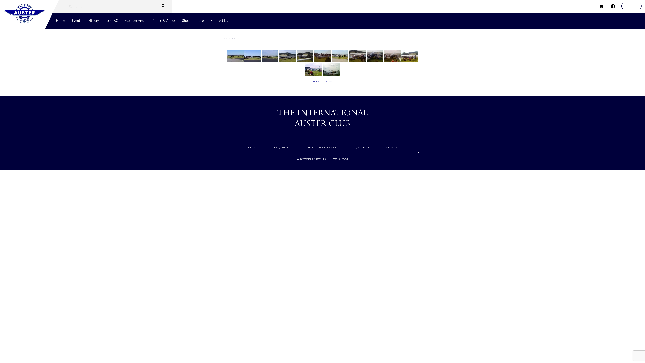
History (93, 21)
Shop (186, 21)
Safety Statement (359, 147)
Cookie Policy (389, 147)
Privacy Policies (281, 147)
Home (60, 21)
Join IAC (112, 21)
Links (200, 21)
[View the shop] (601, 6)
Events (76, 21)
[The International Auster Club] (29, 13)
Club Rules (254, 147)
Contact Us (219, 21)
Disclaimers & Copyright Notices (319, 147)
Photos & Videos (163, 21)
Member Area (135, 21)
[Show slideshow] (322, 81)
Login (631, 6)
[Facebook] (613, 6)
